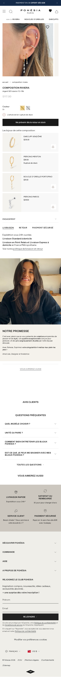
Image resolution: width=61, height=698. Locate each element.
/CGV (20, 660)
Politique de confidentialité (45, 623)
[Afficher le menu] (4, 11)
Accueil (5, 82)
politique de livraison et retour (28, 249)
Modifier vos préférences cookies (30, 639)
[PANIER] (56, 11)
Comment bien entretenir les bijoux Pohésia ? (26, 443)
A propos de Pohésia (14, 570)
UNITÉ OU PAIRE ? (14, 433)
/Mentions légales (32, 660)
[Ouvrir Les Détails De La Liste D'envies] (50, 11)
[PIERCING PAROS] (12, 202)
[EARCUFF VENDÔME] (12, 142)
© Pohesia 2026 (9, 660)
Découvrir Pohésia (13, 543)
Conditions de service (13, 625)
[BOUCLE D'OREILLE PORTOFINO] (12, 182)
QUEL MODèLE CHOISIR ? (17, 424)
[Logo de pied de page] (30, 672)
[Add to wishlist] (47, 27)
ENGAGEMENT (9, 219)
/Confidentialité (47, 660)
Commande (9, 552)
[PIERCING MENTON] (12, 162)
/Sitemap (6, 665)
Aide (5, 561)
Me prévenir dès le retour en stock (31, 122)
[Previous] (4, 3)
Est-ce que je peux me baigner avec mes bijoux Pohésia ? (28, 454)
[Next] (57, 3)
